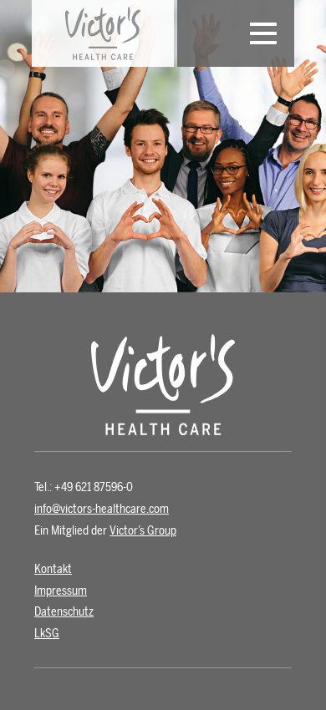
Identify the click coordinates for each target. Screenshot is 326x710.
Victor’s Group (143, 531)
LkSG (46, 633)
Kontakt (53, 569)
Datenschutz (64, 612)
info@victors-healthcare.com (101, 509)
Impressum (60, 591)
